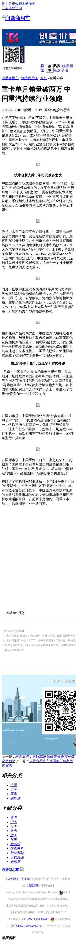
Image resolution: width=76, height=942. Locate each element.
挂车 (13, 839)
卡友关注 (17, 857)
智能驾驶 (17, 853)
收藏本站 (22, 3)
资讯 (13, 785)
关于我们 (13, 878)
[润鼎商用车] (16, 18)
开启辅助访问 (12, 8)
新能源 (15, 844)
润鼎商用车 (10, 78)
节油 (64, 70)
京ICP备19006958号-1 (35, 919)
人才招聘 (26, 878)
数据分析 (17, 848)
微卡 (13, 831)
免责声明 (33, 885)
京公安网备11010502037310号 (27, 925)
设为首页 (8, 3)
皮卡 (13, 835)
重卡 (13, 817)
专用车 (15, 861)
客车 (13, 794)
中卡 (13, 822)
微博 (32, 3)
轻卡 (13, 826)
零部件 (15, 798)
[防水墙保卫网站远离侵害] (22, 869)
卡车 (43, 78)
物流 (65, 66)
